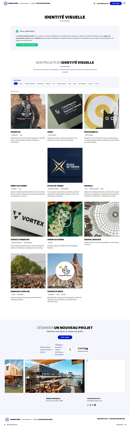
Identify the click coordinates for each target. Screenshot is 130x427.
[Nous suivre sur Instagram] (90, 405)
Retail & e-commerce (61, 83)
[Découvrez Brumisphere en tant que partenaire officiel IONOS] (59, 349)
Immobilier (48, 83)
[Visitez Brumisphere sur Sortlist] (47, 349)
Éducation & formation (30, 83)
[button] (124, 3)
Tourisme (90, 83)
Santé (70, 83)
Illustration (119, 424)
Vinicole (96, 83)
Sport (74, 83)
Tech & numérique (82, 83)
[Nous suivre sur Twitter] (92, 405)
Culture (21, 83)
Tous (16, 83)
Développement (12, 424)
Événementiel (40, 83)
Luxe (54, 83)
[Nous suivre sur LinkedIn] (95, 405)
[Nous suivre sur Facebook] (88, 405)
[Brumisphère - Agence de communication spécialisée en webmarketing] (5, 3)
